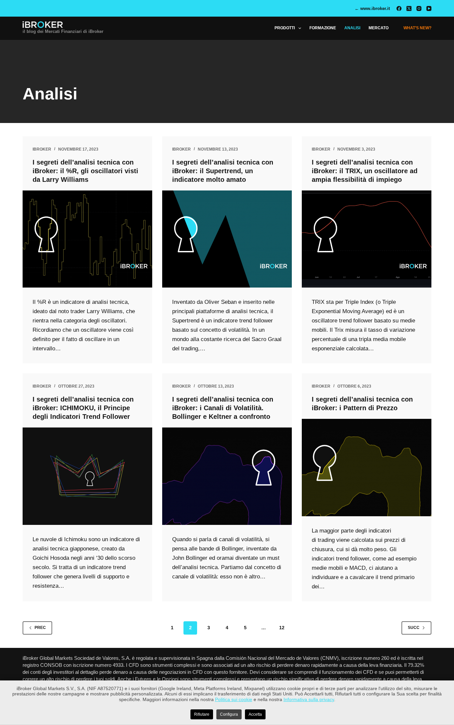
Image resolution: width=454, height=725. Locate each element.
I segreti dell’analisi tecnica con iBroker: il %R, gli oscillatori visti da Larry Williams (85, 171)
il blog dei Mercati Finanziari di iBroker (63, 31)
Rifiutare (201, 714)
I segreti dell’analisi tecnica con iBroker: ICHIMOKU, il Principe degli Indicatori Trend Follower (83, 408)
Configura (229, 714)
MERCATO (379, 28)
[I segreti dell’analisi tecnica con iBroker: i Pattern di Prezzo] (366, 467)
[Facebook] (399, 8)
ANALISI (352, 28)
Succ (413, 627)
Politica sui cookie (233, 699)
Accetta (255, 714)
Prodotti (285, 28)
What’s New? (417, 28)
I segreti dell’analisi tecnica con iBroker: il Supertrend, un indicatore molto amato (222, 171)
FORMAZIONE (322, 28)
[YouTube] (428, 8)
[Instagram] (418, 8)
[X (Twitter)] (408, 8)
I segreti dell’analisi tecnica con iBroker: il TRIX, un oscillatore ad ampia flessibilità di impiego (364, 171)
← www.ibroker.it (372, 8)
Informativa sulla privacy (309, 699)
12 (281, 627)
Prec (40, 627)
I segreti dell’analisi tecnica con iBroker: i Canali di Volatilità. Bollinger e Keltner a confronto (222, 408)
